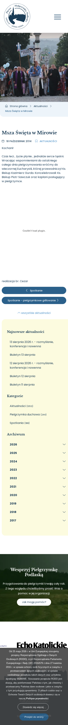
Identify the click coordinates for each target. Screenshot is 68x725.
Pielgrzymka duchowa (28, 414)
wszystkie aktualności (35, 313)
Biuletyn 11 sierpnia (22, 385)
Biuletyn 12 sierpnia (22, 376)
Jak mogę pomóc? (34, 602)
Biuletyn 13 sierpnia (22, 355)
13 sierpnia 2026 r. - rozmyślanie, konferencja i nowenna (32, 344)
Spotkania (20, 423)
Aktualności (48, 141)
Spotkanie (36, 290)
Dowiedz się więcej (33, 707)
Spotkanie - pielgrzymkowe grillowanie (32, 300)
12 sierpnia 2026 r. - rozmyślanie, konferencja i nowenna (32, 365)
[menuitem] (36, 444)
